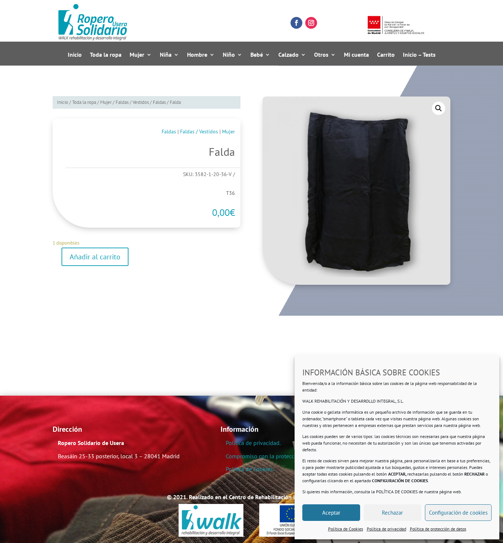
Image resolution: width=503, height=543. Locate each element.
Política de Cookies (345, 529)
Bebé (256, 55)
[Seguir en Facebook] (296, 23)
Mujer (137, 55)
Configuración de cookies (458, 512)
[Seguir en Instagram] (311, 23)
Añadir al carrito (95, 257)
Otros (321, 55)
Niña (166, 55)
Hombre (197, 55)
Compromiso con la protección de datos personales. (291, 456)
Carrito (386, 55)
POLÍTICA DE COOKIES (397, 491)
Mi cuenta (356, 55)
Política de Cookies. (250, 469)
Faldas (159, 102)
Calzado (288, 55)
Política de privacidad (386, 529)
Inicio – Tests (419, 55)
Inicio (75, 55)
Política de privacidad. (253, 442)
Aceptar (331, 512)
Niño (229, 55)
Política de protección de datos (438, 529)
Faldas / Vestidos (132, 102)
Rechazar (392, 512)
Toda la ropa (106, 55)
